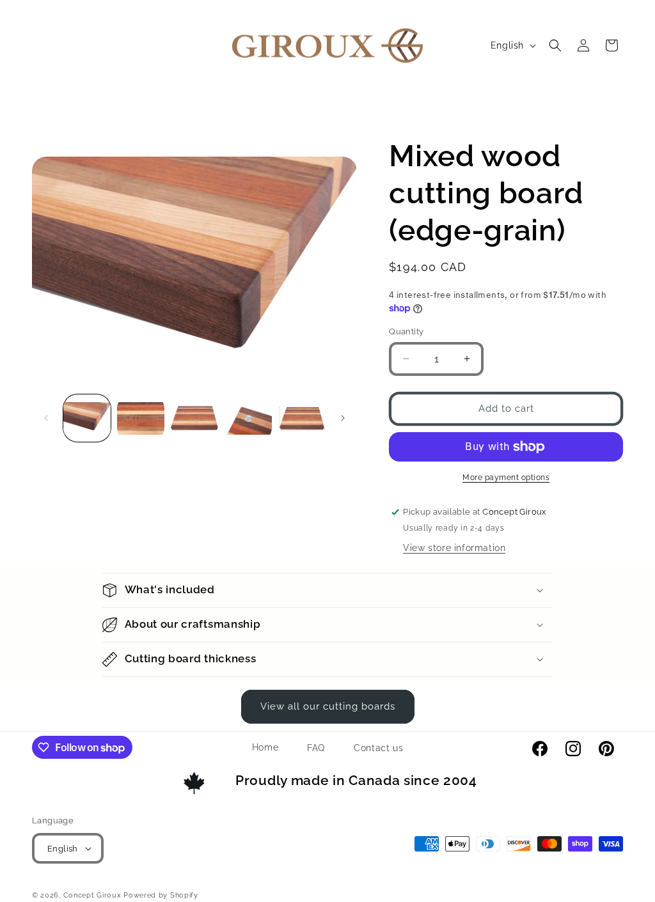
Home (265, 747)
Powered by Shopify (160, 895)
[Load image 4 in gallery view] (248, 418)
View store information (454, 548)
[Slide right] (343, 418)
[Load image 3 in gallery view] (194, 418)
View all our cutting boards (327, 706)
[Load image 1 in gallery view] (87, 418)
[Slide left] (46, 418)
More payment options (505, 477)
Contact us (378, 748)
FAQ (316, 748)
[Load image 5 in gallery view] (302, 418)
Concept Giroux (92, 895)
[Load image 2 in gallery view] (140, 418)
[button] (555, 45)
